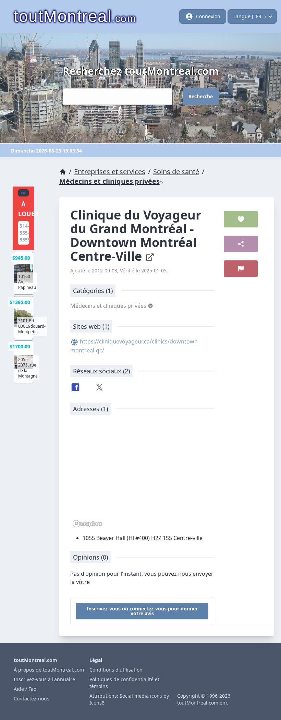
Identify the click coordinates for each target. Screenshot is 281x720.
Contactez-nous (31, 698)
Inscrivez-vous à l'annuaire (44, 679)
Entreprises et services (109, 171)
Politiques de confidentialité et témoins (124, 682)
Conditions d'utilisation (116, 669)
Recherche (200, 96)
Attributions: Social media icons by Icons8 (129, 699)
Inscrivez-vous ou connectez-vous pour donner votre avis (142, 611)
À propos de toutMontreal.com (49, 669)
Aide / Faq (25, 689)
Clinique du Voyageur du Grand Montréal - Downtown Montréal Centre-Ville (135, 235)
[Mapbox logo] (87, 524)
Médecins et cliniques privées (109, 181)
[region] (142, 475)
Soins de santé (176, 171)
